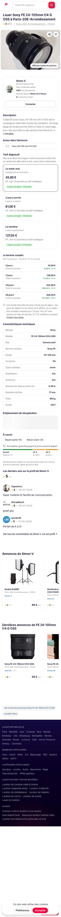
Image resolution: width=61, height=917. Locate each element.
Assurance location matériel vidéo (38, 815)
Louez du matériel (10, 800)
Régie (45, 769)
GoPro (13, 758)
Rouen (16, 739)
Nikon (20, 754)
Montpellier (37, 736)
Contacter (30, 104)
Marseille (13, 732)
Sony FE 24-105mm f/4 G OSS (19, 664)
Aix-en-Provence (47, 739)
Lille (15, 736)
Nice (39, 732)
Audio (25, 769)
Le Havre (25, 739)
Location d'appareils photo (15, 788)
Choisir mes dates (15, 317)
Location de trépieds (39, 792)
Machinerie (35, 769)
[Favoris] (55, 34)
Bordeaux (6, 736)
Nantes (46, 732)
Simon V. (21, 80)
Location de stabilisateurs (14, 792)
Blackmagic (35, 754)
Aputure (53, 754)
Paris (4, 732)
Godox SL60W (12, 589)
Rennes (48, 736)
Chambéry (17, 743)
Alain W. (10, 670)
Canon (12, 754)
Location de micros (11, 796)
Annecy (5, 743)
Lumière (17, 769)
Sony (4, 754)
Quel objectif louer (11, 815)
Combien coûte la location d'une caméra (21, 811)
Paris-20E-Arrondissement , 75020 (20, 592)
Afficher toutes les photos (44, 65)
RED (45, 754)
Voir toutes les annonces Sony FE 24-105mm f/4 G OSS (29, 708)
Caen (34, 739)
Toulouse (30, 732)
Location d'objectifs (39, 788)
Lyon (22, 732)
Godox (5, 758)
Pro (15, 671)
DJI (26, 754)
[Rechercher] (51, 5)
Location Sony (10, 714)
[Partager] (49, 34)
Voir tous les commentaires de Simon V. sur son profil (29, 534)
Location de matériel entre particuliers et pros (24, 819)
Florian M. (51, 670)
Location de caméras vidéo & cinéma (20, 784)
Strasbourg (24, 736)
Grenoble (6, 739)
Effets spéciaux (27, 773)
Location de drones (32, 796)
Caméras (6, 769)
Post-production (10, 773)
